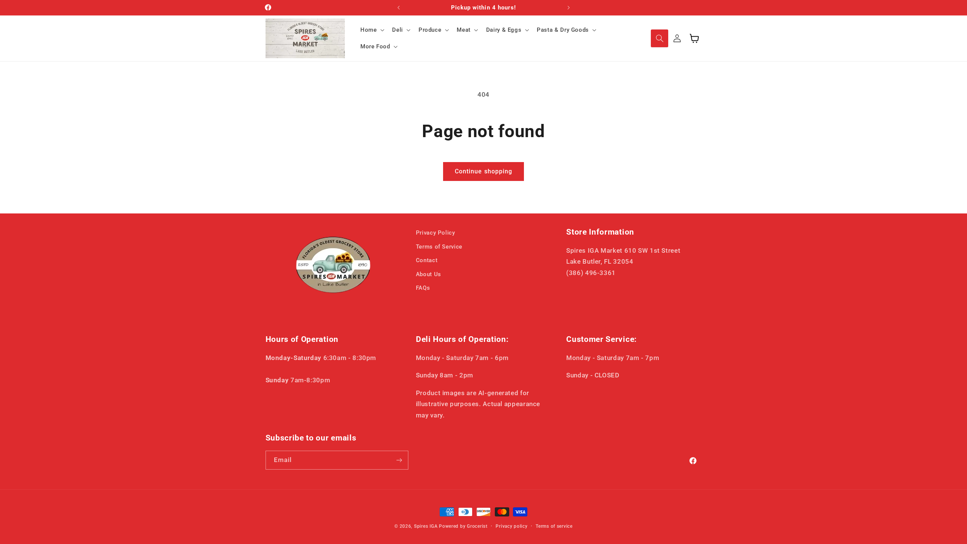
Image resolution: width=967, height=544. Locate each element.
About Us (428, 274)
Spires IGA (425, 526)
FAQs (423, 287)
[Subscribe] (399, 460)
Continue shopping (483, 171)
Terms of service (554, 526)
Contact (426, 260)
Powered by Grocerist (463, 526)
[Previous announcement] (398, 7)
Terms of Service (439, 246)
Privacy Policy (435, 232)
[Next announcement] (568, 7)
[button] (371, 30)
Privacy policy (511, 526)
